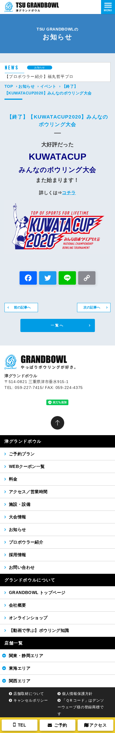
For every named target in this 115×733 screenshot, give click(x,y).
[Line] (67, 278)
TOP (8, 86)
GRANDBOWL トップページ (37, 592)
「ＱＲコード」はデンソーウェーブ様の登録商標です (81, 707)
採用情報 (17, 554)
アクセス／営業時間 (28, 491)
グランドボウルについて (30, 579)
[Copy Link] (87, 278)
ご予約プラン (22, 453)
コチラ (69, 192)
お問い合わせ (22, 567)
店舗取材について (28, 694)
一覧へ (57, 325)
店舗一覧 (13, 643)
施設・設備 (19, 504)
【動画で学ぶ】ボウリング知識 (39, 630)
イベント (48, 86)
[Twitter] (48, 278)
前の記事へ (22, 307)
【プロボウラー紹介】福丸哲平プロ (39, 76)
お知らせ (26, 86)
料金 (13, 479)
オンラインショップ (28, 617)
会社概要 (17, 605)
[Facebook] (28, 278)
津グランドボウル (23, 441)
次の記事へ (91, 307)
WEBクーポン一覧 (27, 466)
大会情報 (17, 516)
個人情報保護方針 (77, 694)
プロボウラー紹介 (26, 542)
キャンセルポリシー (30, 700)
